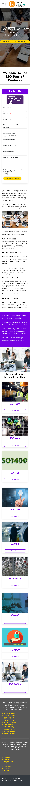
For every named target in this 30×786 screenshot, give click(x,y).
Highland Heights (9, 761)
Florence (6, 768)
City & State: (7, 114)
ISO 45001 (15, 404)
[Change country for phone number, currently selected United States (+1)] (5, 136)
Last (17, 124)
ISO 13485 (15, 510)
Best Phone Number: (9, 133)
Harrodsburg (7, 770)
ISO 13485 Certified (9, 719)
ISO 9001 (15, 438)
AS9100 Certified (9, 720)
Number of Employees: (10, 145)
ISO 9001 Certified (9, 715)
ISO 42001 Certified (9, 731)
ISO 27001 (15, 650)
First (4, 124)
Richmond (6, 755)
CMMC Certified (8, 724)
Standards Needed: (8, 151)
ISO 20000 (15, 684)
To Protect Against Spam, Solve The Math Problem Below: (14, 170)
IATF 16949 (15, 579)
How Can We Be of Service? (11, 157)
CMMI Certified (8, 726)
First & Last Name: (8, 120)
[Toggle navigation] (3, 4)
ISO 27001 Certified (9, 728)
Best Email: (6, 127)
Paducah (6, 765)
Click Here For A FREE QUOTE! (15, 41)
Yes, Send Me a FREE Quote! (12, 178)
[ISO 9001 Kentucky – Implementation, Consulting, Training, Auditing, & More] (17, 4)
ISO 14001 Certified (9, 717)
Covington (7, 759)
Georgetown (7, 766)
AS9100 (15, 544)
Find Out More (15, 410)
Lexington (7, 757)
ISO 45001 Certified (9, 713)
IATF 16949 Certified (10, 722)
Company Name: (8, 107)
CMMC (15, 615)
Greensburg (7, 754)
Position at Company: (9, 139)
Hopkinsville (7, 763)
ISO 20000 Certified (10, 729)
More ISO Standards (10, 733)
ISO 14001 (15, 473)
